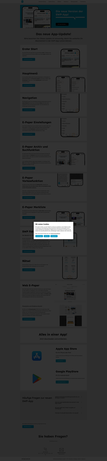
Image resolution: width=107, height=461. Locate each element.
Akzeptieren (54, 236)
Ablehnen (47, 236)
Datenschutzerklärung (55, 233)
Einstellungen (39, 236)
